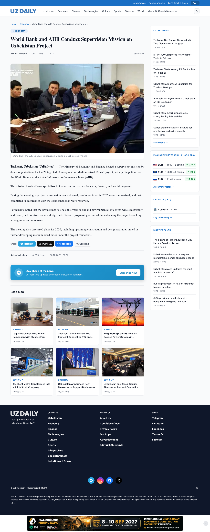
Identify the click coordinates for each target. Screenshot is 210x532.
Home (13, 24)
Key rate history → (162, 217)
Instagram (158, 423)
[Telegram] (91, 480)
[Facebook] (109, 480)
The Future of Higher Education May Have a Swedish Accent (172, 241)
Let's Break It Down (178, 3)
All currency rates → (163, 187)
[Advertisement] (105, 523)
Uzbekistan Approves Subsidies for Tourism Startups (172, 86)
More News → (160, 142)
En (194, 3)
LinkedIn (157, 439)
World (140, 11)
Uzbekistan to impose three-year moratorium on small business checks (173, 256)
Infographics (139, 3)
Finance (76, 11)
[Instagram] (100, 480)
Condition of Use (110, 423)
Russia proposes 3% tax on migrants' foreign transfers (173, 285)
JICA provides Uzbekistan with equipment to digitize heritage (170, 300)
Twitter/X (47, 243)
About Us (105, 418)
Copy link (84, 243)
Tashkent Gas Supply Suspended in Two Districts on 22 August (172, 42)
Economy (63, 11)
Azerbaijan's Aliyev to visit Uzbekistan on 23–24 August (174, 100)
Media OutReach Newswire (162, 11)
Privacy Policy (108, 428)
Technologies (91, 11)
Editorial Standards (111, 445)
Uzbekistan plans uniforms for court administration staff (172, 271)
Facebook (65, 243)
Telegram (28, 243)
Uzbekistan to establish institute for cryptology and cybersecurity (172, 129)
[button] (197, 11)
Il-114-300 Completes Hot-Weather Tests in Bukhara (172, 56)
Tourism (129, 11)
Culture (106, 11)
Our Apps (105, 434)
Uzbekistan (48, 11)
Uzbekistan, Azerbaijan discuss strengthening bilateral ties (170, 115)
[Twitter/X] (119, 480)
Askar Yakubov (18, 53)
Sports (117, 11)
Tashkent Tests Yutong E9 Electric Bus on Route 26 (174, 71)
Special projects (157, 3)
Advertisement (109, 439)
